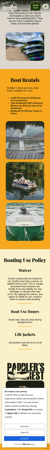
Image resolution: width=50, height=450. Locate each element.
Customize (24, 426)
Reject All (24, 432)
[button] (45, 6)
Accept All (24, 438)
